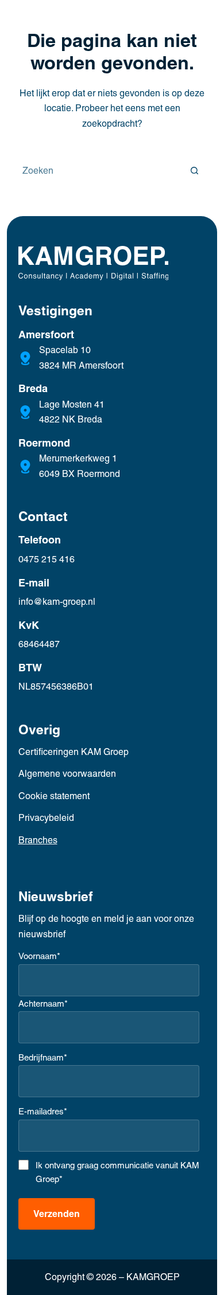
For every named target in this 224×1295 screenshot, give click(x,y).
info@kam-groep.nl (56, 601)
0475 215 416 (46, 559)
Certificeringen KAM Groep (73, 751)
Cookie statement (54, 796)
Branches (37, 840)
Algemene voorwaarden (67, 773)
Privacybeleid (46, 817)
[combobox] (96, 170)
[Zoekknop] (194, 170)
